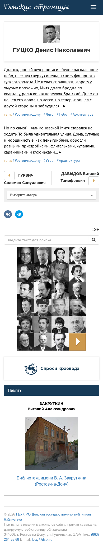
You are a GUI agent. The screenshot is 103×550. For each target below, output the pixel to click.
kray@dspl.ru (42, 540)
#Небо (62, 114)
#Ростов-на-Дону (26, 114)
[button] (9, 175)
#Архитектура (82, 114)
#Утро (49, 160)
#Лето (49, 114)
